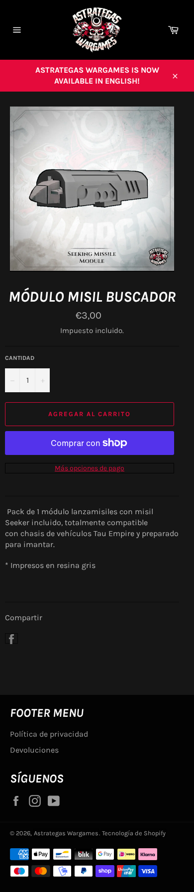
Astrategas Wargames (66, 833)
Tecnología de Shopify (134, 833)
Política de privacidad (49, 734)
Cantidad (19, 357)
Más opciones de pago (89, 468)
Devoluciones (34, 750)
